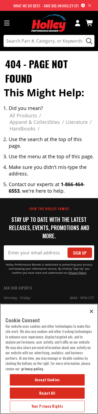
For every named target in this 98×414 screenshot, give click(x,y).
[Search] (88, 41)
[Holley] (49, 23)
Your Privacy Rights (47, 406)
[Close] (91, 311)
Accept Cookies (47, 379)
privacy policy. (32, 368)
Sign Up (80, 253)
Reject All (47, 393)
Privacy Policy (77, 273)
